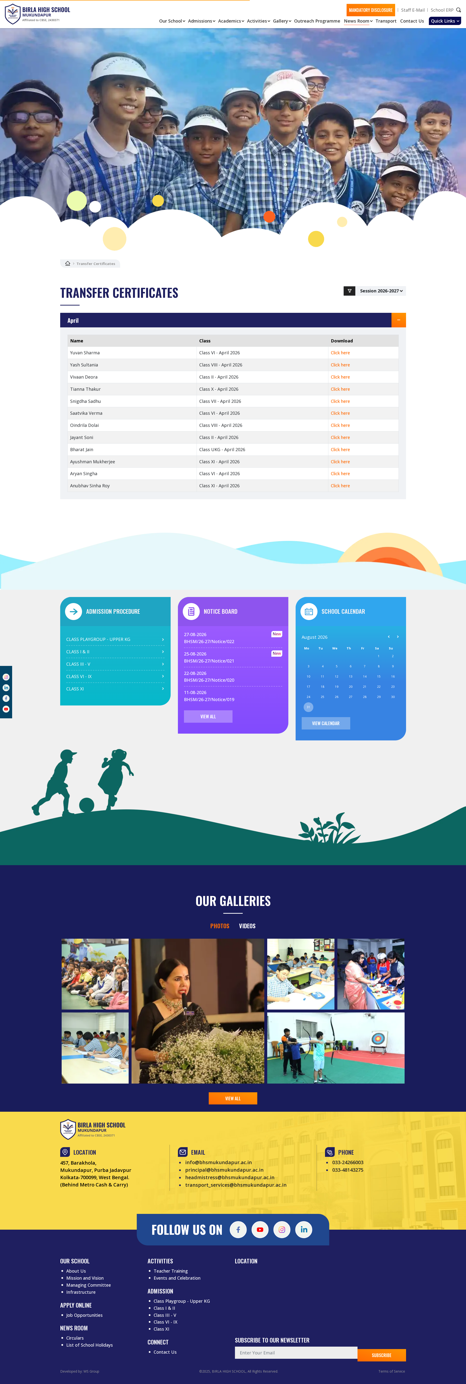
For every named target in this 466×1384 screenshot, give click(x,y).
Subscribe (381, 1355)
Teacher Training (171, 1271)
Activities (257, 21)
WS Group (91, 1371)
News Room (356, 21)
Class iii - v (78, 664)
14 (364, 676)
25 (322, 697)
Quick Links (443, 21)
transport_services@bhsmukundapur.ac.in (236, 1185)
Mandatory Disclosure (371, 10)
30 (393, 697)
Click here (340, 353)
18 (322, 687)
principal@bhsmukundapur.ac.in (224, 1170)
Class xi (75, 689)
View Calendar (326, 723)
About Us (76, 1271)
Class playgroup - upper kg (98, 639)
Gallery (280, 21)
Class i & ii (77, 652)
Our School (170, 21)
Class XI (161, 1329)
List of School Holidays (89, 1345)
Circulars (75, 1338)
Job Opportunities (84, 1315)
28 (364, 697)
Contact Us (412, 21)
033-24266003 (347, 1162)
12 (336, 676)
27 (350, 697)
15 (379, 676)
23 (393, 687)
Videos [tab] (247, 925)
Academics (229, 21)
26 (336, 697)
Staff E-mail (413, 10)
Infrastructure (81, 1292)
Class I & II (164, 1308)
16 (393, 676)
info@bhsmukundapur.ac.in (218, 1162)
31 (308, 707)
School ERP (442, 10)
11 (322, 676)
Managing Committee (88, 1285)
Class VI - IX (165, 1322)
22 (379, 687)
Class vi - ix (79, 676)
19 (336, 687)
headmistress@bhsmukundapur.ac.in (230, 1177)
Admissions (200, 21)
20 (350, 687)
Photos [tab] (219, 925)
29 (379, 697)
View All (208, 716)
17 (308, 687)
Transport (386, 21)
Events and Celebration (177, 1278)
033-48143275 (347, 1170)
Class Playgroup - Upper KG (182, 1301)
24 (308, 697)
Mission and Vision (85, 1278)
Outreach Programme (317, 21)
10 (308, 676)
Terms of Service (391, 1371)
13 (350, 676)
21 (364, 687)
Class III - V (165, 1315)
